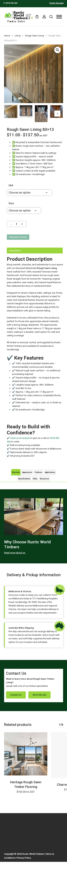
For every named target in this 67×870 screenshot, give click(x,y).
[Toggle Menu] (59, 16)
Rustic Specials (56, 3)
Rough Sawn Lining (34, 35)
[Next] (57, 114)
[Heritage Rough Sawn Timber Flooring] (26, 753)
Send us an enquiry (20, 438)
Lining (18, 35)
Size (11, 203)
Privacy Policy (24, 857)
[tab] (35, 250)
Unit (11, 185)
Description (15, 250)
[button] (57, 50)
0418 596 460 (11, 3)
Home (7, 35)
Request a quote (18, 237)
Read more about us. (15, 552)
